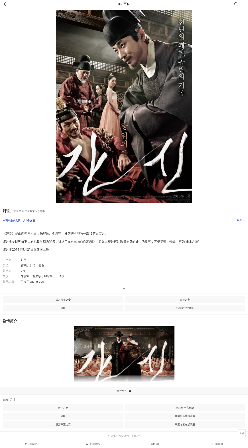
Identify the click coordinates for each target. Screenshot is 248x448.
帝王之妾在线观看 (185, 424)
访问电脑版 (94, 444)
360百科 (124, 4)
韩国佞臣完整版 (185, 307)
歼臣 (63, 307)
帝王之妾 (185, 299)
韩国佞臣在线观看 (185, 416)
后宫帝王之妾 (63, 299)
